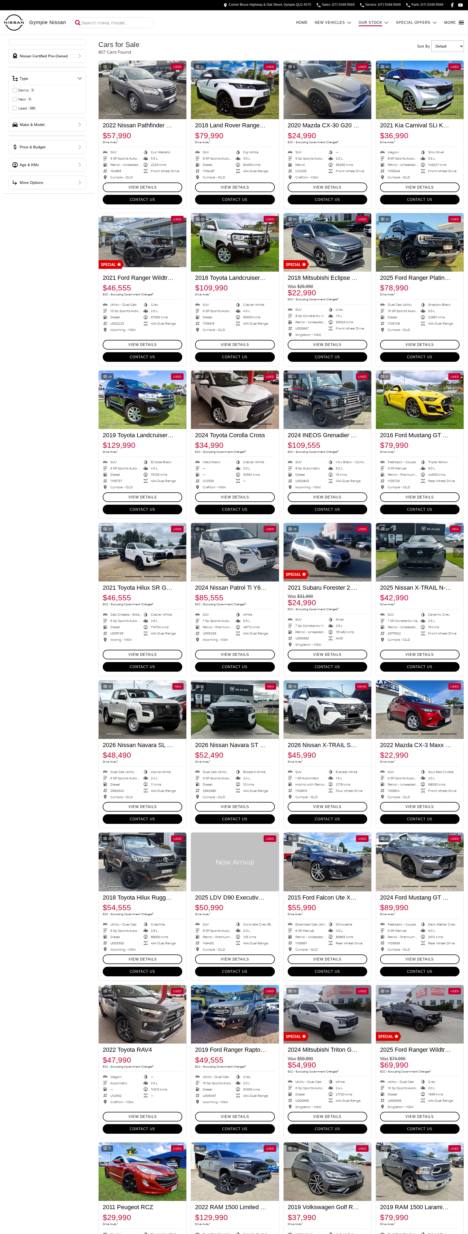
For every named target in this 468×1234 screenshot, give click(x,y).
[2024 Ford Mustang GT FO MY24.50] (420, 862)
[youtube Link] (460, 5)
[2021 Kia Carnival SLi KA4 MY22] (420, 90)
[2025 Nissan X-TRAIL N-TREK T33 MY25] (420, 552)
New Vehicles (330, 22)
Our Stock (370, 22)
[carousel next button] (180, 89)
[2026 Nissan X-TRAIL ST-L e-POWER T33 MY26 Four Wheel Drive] (327, 709)
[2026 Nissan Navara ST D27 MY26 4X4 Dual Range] (235, 709)
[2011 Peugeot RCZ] (142, 1171)
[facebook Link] (452, 5)
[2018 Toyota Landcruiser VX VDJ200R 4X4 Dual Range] (235, 242)
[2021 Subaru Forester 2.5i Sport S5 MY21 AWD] (327, 552)
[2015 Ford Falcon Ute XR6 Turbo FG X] (327, 862)
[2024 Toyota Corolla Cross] (235, 400)
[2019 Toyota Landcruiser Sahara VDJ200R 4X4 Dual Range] (142, 400)
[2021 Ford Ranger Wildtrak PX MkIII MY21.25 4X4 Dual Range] (142, 242)
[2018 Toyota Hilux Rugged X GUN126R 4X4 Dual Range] (142, 862)
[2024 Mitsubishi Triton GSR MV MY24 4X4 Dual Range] (327, 1014)
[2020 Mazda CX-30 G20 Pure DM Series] (327, 90)
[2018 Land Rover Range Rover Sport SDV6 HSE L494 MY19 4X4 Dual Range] (235, 90)
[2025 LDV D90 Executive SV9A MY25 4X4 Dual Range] (235, 862)
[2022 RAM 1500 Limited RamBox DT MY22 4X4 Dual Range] (235, 1171)
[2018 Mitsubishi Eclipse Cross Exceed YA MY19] (327, 242)
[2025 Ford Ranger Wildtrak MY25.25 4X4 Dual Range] (420, 1014)
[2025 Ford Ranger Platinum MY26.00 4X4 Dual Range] (420, 242)
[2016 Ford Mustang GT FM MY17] (420, 400)
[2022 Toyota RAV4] (142, 1014)
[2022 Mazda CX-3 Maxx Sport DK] (420, 709)
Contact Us (142, 200)
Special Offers (413, 22)
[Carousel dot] (114, 114)
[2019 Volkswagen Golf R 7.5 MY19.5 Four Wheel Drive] (327, 1171)
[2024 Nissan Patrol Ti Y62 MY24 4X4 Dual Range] (235, 552)
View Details (142, 187)
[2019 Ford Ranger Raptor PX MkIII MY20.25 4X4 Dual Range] (235, 1014)
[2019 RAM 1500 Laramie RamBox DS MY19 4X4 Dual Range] (420, 1171)
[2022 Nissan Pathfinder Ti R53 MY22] (142, 90)
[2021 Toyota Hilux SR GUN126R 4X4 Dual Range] (142, 552)
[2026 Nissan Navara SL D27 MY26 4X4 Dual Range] (142, 709)
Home (302, 22)
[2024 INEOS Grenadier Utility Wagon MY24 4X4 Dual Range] (327, 400)
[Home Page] (14, 22)
